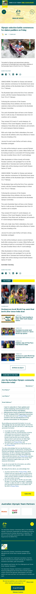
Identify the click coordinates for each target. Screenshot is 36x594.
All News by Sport (18, 368)
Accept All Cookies (18, 588)
